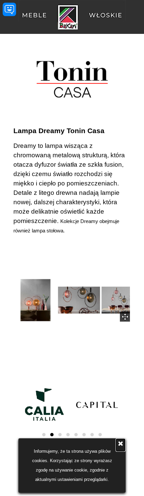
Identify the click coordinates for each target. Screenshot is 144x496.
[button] (35, 300)
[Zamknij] (120, 445)
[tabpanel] (72, 180)
